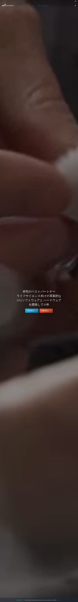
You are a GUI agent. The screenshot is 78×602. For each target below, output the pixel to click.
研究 (17, 5)
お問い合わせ (45, 5)
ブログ (28, 5)
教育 (20, 5)
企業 (39, 5)
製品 (24, 5)
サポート (34, 5)
